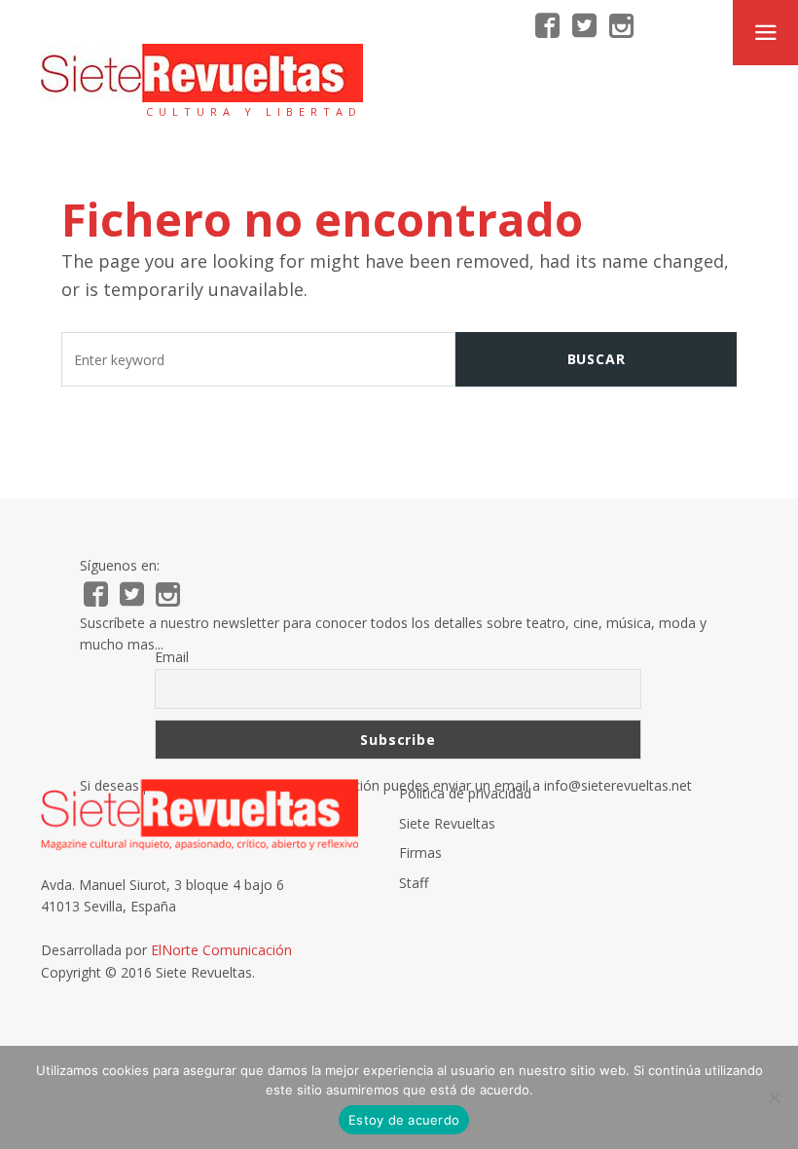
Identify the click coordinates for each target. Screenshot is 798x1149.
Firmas (420, 852)
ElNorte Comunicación (221, 950)
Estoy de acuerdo (403, 1120)
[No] (773, 1097)
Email (172, 657)
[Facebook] (547, 27)
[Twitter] (584, 27)
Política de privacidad (465, 793)
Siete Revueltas (447, 823)
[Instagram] (621, 27)
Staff (413, 882)
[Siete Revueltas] (202, 73)
